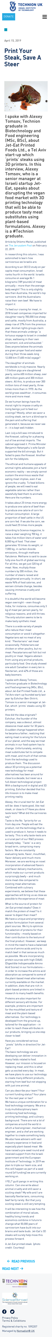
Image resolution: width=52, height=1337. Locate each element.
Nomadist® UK (26, 1331)
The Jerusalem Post (20, 246)
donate (9, 16)
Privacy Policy (10, 1318)
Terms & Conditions (14, 1321)
